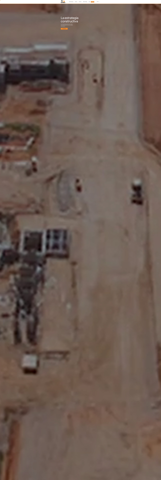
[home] (63, 2)
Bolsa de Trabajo (85, 1)
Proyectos (80, 1)
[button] (98, 1)
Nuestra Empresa (71, 1)
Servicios (76, 1)
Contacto (92, 1)
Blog (89, 1)
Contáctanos (64, 28)
